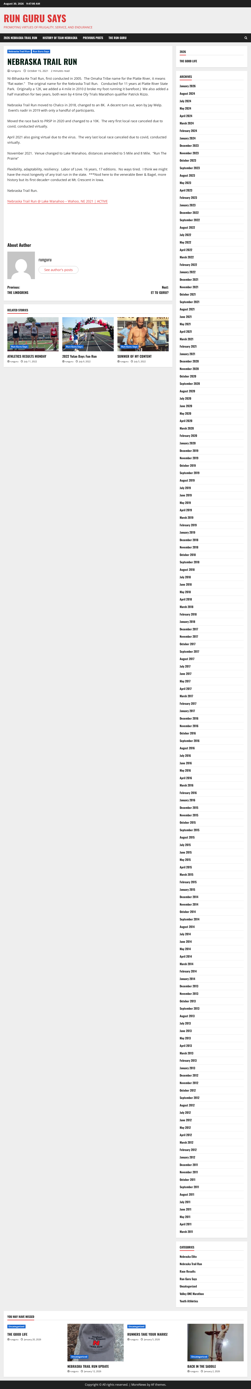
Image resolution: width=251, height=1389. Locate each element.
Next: (160, 290)
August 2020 (187, 391)
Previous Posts (93, 38)
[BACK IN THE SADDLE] (215, 1342)
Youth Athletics (189, 1301)
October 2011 (187, 1179)
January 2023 (188, 205)
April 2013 (186, 1045)
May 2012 (185, 1127)
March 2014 (186, 964)
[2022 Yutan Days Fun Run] (88, 334)
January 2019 (187, 532)
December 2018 (189, 540)
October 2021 (188, 294)
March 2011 (186, 1231)
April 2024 (186, 116)
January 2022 (188, 272)
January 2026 (188, 86)
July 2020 (185, 398)
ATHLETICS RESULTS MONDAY (26, 356)
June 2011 (185, 1209)
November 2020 (189, 368)
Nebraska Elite (188, 1256)
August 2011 (187, 1194)
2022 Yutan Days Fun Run (79, 356)
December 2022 (189, 212)
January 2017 (187, 711)
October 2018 (188, 554)
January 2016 (187, 800)
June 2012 (186, 1120)
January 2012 (187, 1157)
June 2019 (186, 495)
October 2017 (188, 644)
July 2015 (185, 845)
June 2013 (186, 1031)
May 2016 (185, 770)
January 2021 (187, 354)
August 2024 (187, 93)
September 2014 (189, 919)
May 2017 (185, 681)
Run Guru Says (41, 51)
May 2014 (185, 949)
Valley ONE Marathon (192, 1294)
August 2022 (187, 227)
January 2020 (188, 443)
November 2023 (189, 153)
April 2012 (186, 1135)
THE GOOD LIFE (188, 61)
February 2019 (188, 525)
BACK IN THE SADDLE (201, 1366)
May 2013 (185, 1038)
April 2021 (186, 331)
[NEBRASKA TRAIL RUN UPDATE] (95, 1342)
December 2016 (189, 718)
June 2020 (186, 406)
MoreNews (138, 1385)
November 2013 (189, 993)
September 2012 (189, 1097)
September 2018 (189, 562)
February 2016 (188, 793)
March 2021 (186, 339)
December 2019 (189, 450)
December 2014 (189, 897)
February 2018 (188, 614)
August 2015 (187, 837)
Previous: (17, 290)
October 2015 (188, 822)
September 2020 (190, 383)
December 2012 (189, 1075)
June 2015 (186, 852)
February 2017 (188, 703)
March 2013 (186, 1053)
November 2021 (189, 287)
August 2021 (187, 309)
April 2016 (186, 778)
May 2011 (185, 1217)
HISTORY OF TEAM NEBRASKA (60, 38)
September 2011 (189, 1187)
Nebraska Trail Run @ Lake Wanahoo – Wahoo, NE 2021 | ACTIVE (57, 201)
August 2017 (187, 659)
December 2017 (189, 629)
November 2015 (189, 815)
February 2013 (188, 1060)
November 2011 (189, 1172)
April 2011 (185, 1224)
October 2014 (188, 911)
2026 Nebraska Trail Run (20, 38)
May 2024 (185, 108)
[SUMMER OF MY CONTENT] (143, 334)
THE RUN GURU (117, 38)
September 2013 (189, 1008)
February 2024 (188, 130)
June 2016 (186, 763)
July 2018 (185, 577)
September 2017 (189, 651)
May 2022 (185, 242)
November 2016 (189, 726)
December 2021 (189, 279)
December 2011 (189, 1165)
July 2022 (185, 235)
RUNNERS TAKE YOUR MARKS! (147, 1334)
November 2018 (189, 547)
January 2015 (187, 889)
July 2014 (185, 934)
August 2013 (187, 1016)
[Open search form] (246, 37)
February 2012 (188, 1149)
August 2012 (187, 1105)
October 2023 (188, 160)
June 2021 (186, 316)
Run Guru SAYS (35, 18)
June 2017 (185, 673)
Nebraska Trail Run (19, 51)
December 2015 (189, 807)
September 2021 (189, 302)
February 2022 (188, 264)
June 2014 (186, 941)
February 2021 (188, 346)
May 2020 (185, 413)
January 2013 (187, 1068)
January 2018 (187, 621)
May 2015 (185, 859)
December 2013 (189, 986)
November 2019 (189, 458)
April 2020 (186, 421)
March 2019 (186, 517)
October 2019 (188, 465)
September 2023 (190, 168)
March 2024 (187, 123)
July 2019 (185, 488)
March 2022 (187, 257)
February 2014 (188, 971)
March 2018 (186, 607)
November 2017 (189, 636)
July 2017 (185, 666)
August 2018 (187, 569)
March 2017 (186, 696)
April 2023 (186, 190)
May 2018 (185, 592)
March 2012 (186, 1142)
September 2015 (189, 830)
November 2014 (189, 904)
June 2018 (186, 584)
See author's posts (58, 270)
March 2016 (186, 785)
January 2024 (188, 138)
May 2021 (185, 324)
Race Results (188, 1271)
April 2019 (186, 510)
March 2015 (186, 874)
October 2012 (188, 1090)
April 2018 (186, 599)
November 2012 (189, 1083)
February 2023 (188, 197)
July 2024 (185, 101)
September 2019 (190, 473)
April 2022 (186, 250)
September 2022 (190, 220)
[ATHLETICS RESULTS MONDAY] (33, 334)
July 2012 (185, 1112)
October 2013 (188, 1001)
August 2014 (187, 926)
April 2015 (186, 867)
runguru (16, 71)
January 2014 (187, 979)
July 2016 (185, 755)
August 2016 (187, 748)
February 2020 (188, 435)
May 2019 (185, 502)
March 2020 (187, 428)
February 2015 (188, 882)
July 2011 (185, 1202)
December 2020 (189, 361)
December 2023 (189, 145)
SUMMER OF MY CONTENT (134, 356)
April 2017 (186, 688)
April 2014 (186, 956)
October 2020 (188, 376)
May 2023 (185, 182)
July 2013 (185, 1023)
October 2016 (188, 733)
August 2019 (187, 480)
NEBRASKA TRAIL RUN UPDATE (88, 1366)
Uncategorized (188, 1286)
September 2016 (190, 740)
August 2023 (187, 175)
